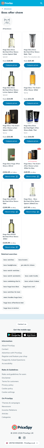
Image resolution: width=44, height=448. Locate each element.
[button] (22, 324)
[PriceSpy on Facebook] (19, 437)
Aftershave (8, 9)
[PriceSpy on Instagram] (24, 437)
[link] (11, 50)
